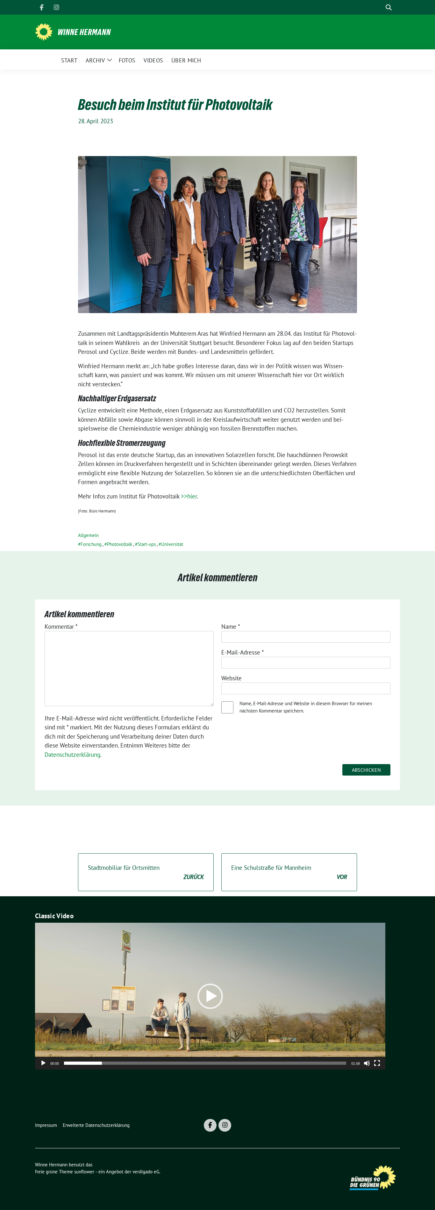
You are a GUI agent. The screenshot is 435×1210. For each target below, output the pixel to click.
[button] (210, 996)
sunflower (84, 1172)
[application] (210, 996)
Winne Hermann (84, 32)
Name (230, 626)
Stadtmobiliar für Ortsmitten (146, 872)
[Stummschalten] (367, 1063)
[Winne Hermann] (44, 31)
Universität (172, 544)
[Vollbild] (377, 1063)
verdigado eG (145, 1172)
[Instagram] (56, 7)
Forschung (91, 544)
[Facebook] (41, 7)
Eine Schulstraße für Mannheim (289, 872)
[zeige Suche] (388, 7)
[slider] (205, 1063)
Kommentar (61, 626)
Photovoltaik (119, 544)
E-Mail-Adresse (242, 652)
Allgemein (88, 535)
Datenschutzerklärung (72, 754)
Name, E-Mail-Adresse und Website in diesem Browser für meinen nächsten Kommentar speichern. (305, 707)
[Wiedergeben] (43, 1063)
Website (231, 678)
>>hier (189, 496)
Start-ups (147, 544)
